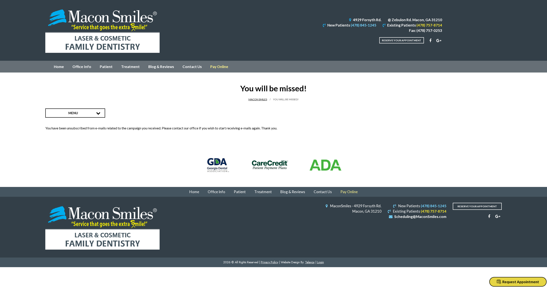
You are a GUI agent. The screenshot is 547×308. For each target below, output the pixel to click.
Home (194, 192)
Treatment (263, 192)
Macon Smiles (258, 99)
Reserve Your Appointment (401, 40)
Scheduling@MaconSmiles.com (420, 216)
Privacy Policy (269, 262)
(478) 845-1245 (363, 25)
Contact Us (323, 192)
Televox (310, 262)
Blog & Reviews (292, 192)
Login (320, 262)
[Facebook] (430, 40)
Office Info (216, 192)
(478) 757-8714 (429, 25)
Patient (240, 192)
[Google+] (439, 40)
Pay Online (349, 192)
